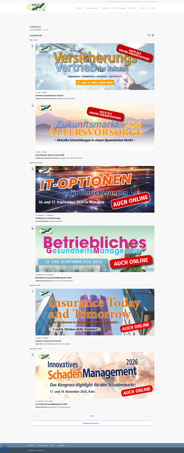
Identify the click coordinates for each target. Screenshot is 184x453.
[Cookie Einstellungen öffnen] (4, 450)
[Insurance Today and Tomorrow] (94, 312)
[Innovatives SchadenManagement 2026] (94, 375)
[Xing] (151, 450)
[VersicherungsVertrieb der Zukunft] (94, 66)
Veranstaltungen (36, 30)
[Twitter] (148, 450)
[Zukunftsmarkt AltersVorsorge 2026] (94, 126)
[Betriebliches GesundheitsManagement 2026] (94, 249)
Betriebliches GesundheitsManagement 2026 (53, 277)
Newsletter (61, 445)
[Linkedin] (154, 450)
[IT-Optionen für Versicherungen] (94, 189)
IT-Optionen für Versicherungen (48, 218)
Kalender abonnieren (90, 423)
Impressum (31, 445)
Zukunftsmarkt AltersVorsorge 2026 (49, 155)
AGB (52, 445)
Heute (92, 416)
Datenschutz (43, 445)
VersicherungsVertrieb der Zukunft (49, 95)
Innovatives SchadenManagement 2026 (51, 404)
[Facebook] (145, 450)
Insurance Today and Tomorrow (48, 341)
